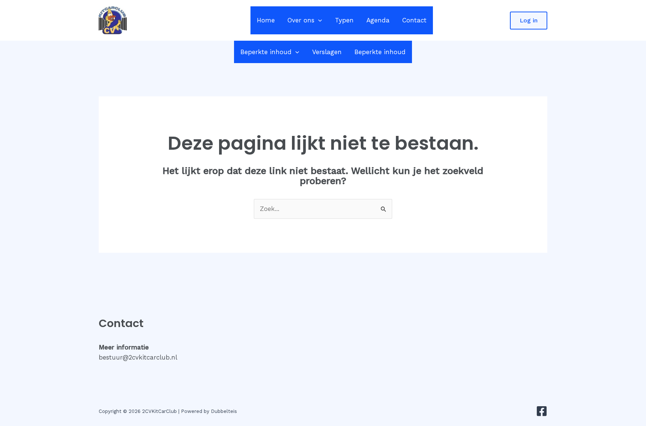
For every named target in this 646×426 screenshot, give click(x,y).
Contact (414, 20)
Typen (344, 20)
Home (266, 20)
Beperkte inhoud (266, 52)
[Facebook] (541, 411)
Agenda (378, 20)
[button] (318, 20)
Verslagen (327, 52)
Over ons (300, 20)
